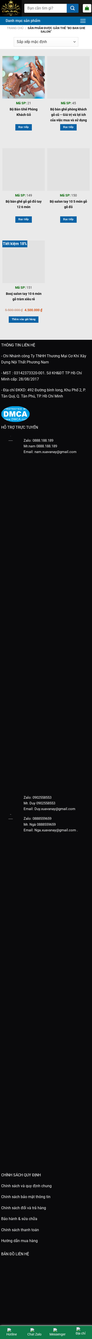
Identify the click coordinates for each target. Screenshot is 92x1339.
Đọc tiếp (23, 127)
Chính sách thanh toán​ (20, 1230)
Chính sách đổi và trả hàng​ (23, 1208)
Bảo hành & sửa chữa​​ (19, 1219)
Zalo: (28, 797)
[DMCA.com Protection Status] (15, 413)
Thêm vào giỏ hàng (24, 319)
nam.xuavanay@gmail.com (55, 452)
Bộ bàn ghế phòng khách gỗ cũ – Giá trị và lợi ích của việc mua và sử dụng (68, 112)
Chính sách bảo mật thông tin (25, 1197)
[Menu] (83, 21)
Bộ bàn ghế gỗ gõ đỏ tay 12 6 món (24, 204)
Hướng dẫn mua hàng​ (19, 1241)
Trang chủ (15, 28)
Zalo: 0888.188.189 (38, 440)
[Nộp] (73, 8)
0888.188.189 (46, 446)
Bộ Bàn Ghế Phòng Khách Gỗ (24, 112)
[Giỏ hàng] (87, 8)
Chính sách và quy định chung (26, 1186)
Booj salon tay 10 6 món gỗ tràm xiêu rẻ (24, 296)
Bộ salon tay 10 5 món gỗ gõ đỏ (68, 204)
